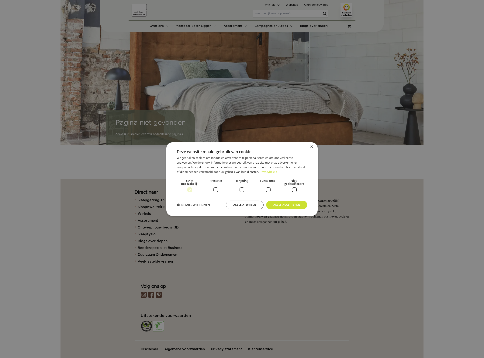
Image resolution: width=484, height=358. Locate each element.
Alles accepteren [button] (286, 205)
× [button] (311, 146)
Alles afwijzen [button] (244, 205)
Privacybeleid (268, 172)
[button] (193, 205)
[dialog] (242, 179)
